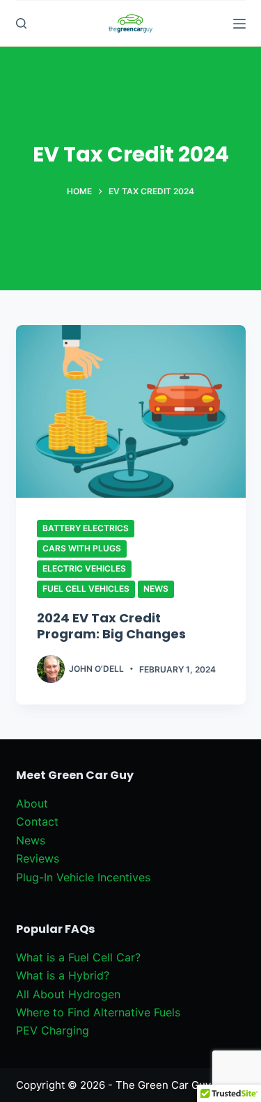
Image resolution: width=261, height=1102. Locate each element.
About (32, 803)
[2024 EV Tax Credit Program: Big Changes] (131, 411)
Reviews (37, 858)
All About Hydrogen (68, 994)
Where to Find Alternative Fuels (98, 1012)
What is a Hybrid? (62, 975)
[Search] (21, 23)
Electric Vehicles (84, 568)
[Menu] (239, 23)
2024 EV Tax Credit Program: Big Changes (111, 626)
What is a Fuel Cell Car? (78, 957)
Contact (37, 821)
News (155, 588)
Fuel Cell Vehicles (85, 588)
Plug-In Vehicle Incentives (83, 877)
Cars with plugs (81, 548)
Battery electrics (85, 528)
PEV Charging (52, 1030)
